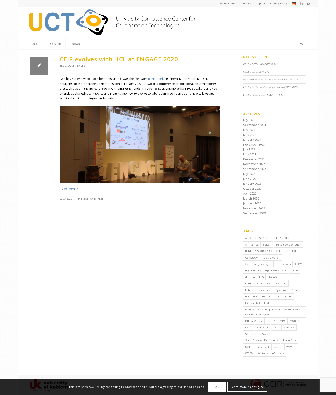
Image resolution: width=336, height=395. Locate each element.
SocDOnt (267, 334)
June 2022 (249, 179)
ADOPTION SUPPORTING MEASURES (267, 238)
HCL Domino (284, 296)
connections (283, 264)
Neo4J (248, 327)
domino (250, 277)
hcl (247, 296)
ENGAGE (273, 277)
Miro (282, 321)
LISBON (271, 321)
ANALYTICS (252, 244)
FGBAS (294, 290)
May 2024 (249, 135)
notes (276, 327)
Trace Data (289, 340)
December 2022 (254, 159)
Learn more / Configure (247, 387)
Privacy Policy (278, 3)
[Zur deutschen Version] (294, 3)
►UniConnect (228, 3)
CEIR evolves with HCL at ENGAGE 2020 (119, 59)
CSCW (298, 264)
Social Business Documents (261, 340)
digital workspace (275, 270)
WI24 (289, 347)
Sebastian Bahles (92, 198)
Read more (67, 189)
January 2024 (252, 139)
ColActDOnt (252, 257)
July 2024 (249, 130)
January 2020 (252, 203)
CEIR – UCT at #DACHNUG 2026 (261, 64)
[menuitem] (228, 3)
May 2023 (249, 154)
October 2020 (252, 189)
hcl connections (263, 296)
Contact (246, 3)
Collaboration (272, 257)
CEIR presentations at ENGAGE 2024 (263, 94)
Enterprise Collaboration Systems (265, 290)
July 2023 (249, 149)
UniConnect (262, 347)
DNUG (294, 270)
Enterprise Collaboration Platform (266, 283)
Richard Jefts (156, 79)
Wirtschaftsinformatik (271, 353)
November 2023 (254, 144)
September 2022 (254, 169)
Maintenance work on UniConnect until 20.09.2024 (270, 79)
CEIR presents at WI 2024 (257, 71)
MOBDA (294, 321)
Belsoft (267, 244)
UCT (247, 347)
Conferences (76, 65)
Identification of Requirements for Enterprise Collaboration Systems (273, 312)
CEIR (278, 251)
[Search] (301, 43)
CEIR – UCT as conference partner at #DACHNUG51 (271, 87)
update (277, 347)
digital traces (253, 270)
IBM (266, 303)
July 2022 (249, 174)
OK (217, 387)
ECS (261, 277)
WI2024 (249, 353)
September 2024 (254, 125)
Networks (262, 327)
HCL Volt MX (252, 303)
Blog (63, 65)
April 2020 (249, 193)
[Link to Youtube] (308, 3)
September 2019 (254, 213)
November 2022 (254, 164)
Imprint (260, 3)
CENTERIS (291, 251)
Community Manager (258, 264)
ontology (289, 327)
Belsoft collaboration (288, 244)
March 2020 (251, 198)
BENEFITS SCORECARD (258, 251)
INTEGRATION (253, 321)
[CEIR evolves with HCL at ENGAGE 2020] (39, 66)
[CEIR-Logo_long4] (113, 22)
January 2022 (252, 183)
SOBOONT (251, 334)
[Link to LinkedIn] (301, 3)
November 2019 (254, 208)
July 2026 (249, 120)
